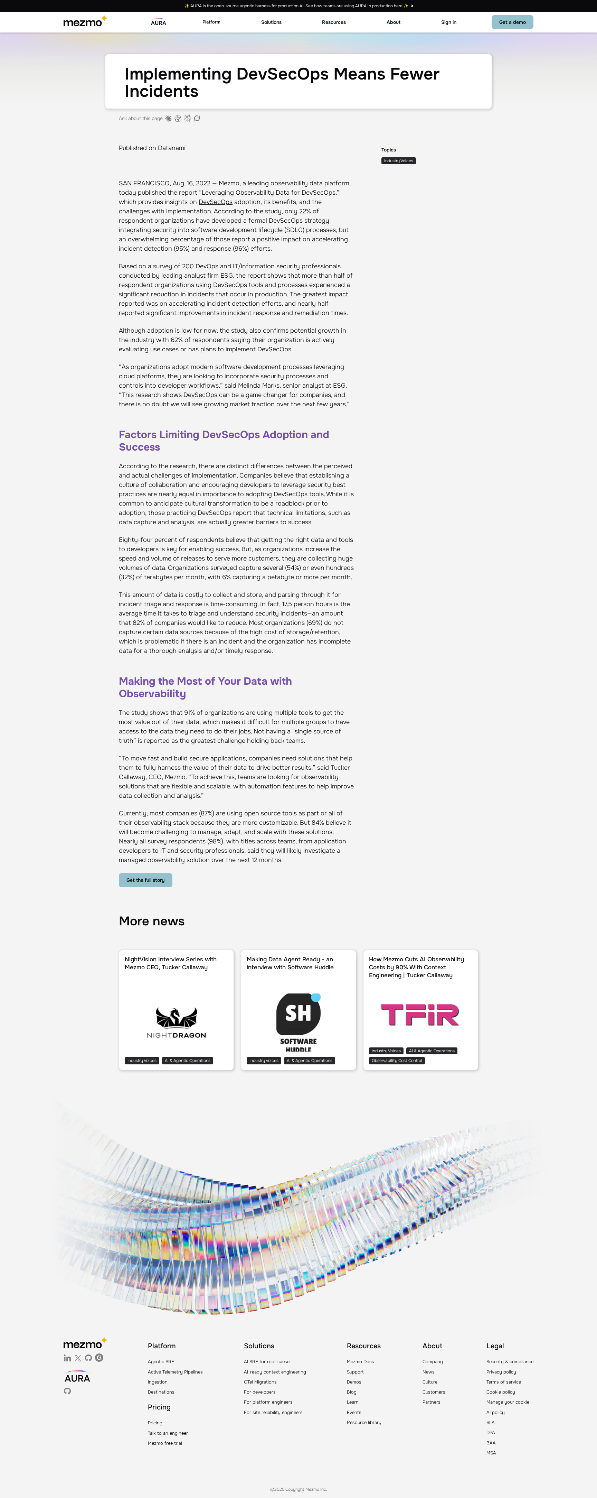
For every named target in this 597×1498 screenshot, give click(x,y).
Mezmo (229, 183)
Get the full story (145, 880)
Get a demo (512, 22)
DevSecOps (216, 202)
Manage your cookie (507, 1402)
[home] (85, 22)
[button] (211, 22)
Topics (388, 150)
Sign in (448, 22)
